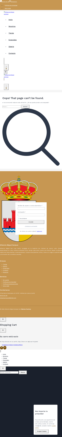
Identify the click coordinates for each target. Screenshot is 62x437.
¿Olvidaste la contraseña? (31, 226)
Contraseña (25, 212)
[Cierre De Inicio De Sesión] (3, 319)
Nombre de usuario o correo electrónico (31, 205)
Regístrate (39, 231)
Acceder (31, 222)
